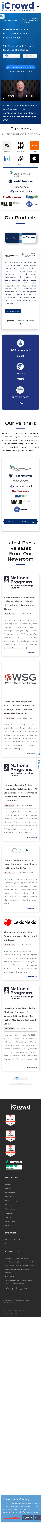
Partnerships (10, 1209)
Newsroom (20, 1083)
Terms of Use (19, 1310)
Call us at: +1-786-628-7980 (15, 1284)
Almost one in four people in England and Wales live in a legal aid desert (20, 936)
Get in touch (10, 1276)
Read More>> (32, 653)
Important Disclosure (10, 1313)
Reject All (27, 1518)
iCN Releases (10, 1221)
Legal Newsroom (12, 1197)
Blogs (8, 1188)
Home (8, 1184)
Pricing (8, 1205)
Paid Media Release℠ (13, 1240)
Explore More (13, 311)
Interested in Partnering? (18, 521)
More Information (12, 1518)
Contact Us (10, 1217)
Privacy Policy (7, 1310)
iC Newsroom (11, 1192)
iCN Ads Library (11, 1225)
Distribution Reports (13, 1201)
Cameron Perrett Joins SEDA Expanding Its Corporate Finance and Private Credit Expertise (20, 864)
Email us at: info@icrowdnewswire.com (19, 1280)
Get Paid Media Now (13, 55)
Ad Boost (9, 1244)
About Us (9, 1213)
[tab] (12, 238)
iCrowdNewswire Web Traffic (21, 67)
